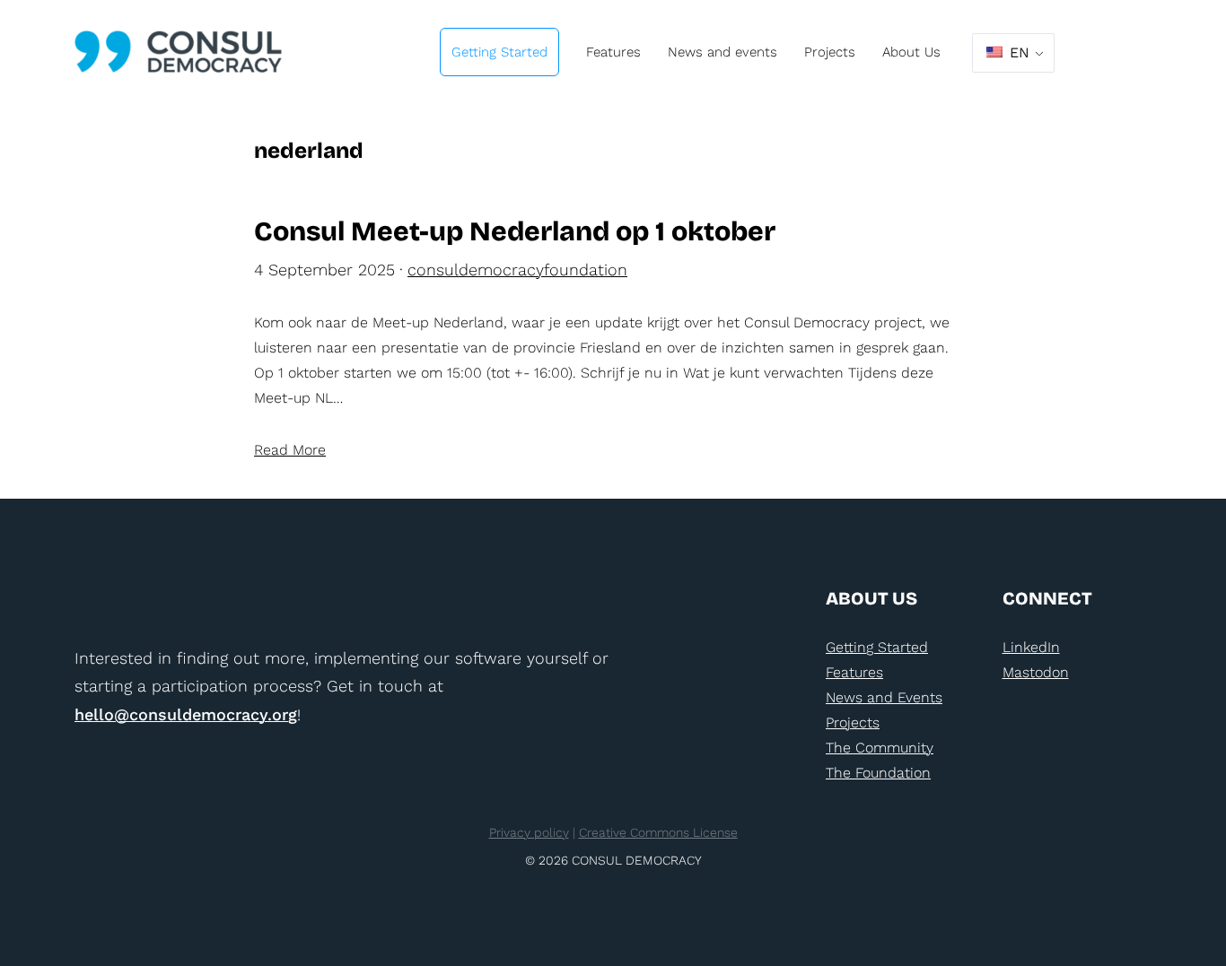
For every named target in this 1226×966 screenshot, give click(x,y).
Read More (290, 449)
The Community (879, 747)
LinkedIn (1031, 647)
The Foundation (878, 772)
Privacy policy (529, 832)
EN (1017, 52)
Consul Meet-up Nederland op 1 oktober (514, 232)
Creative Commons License (658, 832)
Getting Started (877, 647)
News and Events (884, 697)
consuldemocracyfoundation (517, 269)
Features (854, 672)
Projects (853, 722)
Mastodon (1036, 672)
